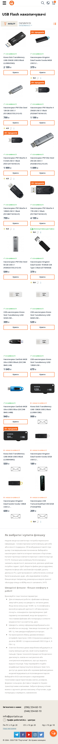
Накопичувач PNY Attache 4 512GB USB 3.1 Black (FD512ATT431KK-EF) (15, 161)
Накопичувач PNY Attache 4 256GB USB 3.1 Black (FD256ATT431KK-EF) (42, 110)
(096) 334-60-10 (32, 707)
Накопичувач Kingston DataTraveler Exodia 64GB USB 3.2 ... (41, 60)
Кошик (54, 2)
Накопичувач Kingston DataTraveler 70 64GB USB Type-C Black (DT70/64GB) (41, 265)
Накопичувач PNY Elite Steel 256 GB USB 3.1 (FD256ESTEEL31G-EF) (42, 161)
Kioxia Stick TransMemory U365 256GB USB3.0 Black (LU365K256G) (14, 60)
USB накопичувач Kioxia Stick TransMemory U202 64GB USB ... (40, 315)
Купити (15, 72)
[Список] (55, 24)
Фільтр (11, 24)
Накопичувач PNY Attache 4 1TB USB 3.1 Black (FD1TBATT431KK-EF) (42, 211)
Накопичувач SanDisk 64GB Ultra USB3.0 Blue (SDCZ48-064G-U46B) (15, 409)
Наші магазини (9, 728)
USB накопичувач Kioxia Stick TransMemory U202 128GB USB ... (40, 362)
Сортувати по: (25, 23)
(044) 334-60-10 (32, 711)
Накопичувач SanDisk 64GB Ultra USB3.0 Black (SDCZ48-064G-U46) (15, 362)
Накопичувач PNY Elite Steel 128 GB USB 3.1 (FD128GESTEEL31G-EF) (15, 110)
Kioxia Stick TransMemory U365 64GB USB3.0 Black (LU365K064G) (14, 456)
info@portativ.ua (13, 716)
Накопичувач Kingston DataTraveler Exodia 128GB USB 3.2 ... (15, 504)
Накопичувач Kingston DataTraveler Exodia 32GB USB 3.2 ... (41, 456)
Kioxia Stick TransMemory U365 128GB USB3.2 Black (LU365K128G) (40, 409)
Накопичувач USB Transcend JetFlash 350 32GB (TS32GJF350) (42, 504)
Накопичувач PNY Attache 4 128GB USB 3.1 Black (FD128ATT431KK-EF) (15, 211)
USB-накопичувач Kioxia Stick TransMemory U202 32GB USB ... (14, 315)
